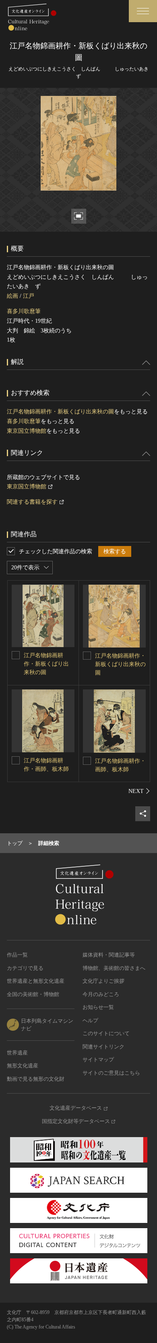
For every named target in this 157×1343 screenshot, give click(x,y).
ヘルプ (90, 1020)
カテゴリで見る (25, 968)
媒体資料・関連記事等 (109, 955)
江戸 (28, 296)
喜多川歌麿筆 (24, 311)
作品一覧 (17, 955)
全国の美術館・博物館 (33, 994)
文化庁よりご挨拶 (103, 981)
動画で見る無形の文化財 (35, 1079)
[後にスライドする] (139, 791)
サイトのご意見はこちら (111, 1073)
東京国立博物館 (26, 431)
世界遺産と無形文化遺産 (35, 981)
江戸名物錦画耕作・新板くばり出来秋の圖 (60, 412)
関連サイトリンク (103, 1047)
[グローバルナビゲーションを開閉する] (143, 11)
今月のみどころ (101, 994)
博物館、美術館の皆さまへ (114, 968)
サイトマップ (98, 1060)
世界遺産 (17, 1053)
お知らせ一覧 (98, 1007)
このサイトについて (106, 1033)
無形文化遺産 (22, 1066)
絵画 (12, 296)
